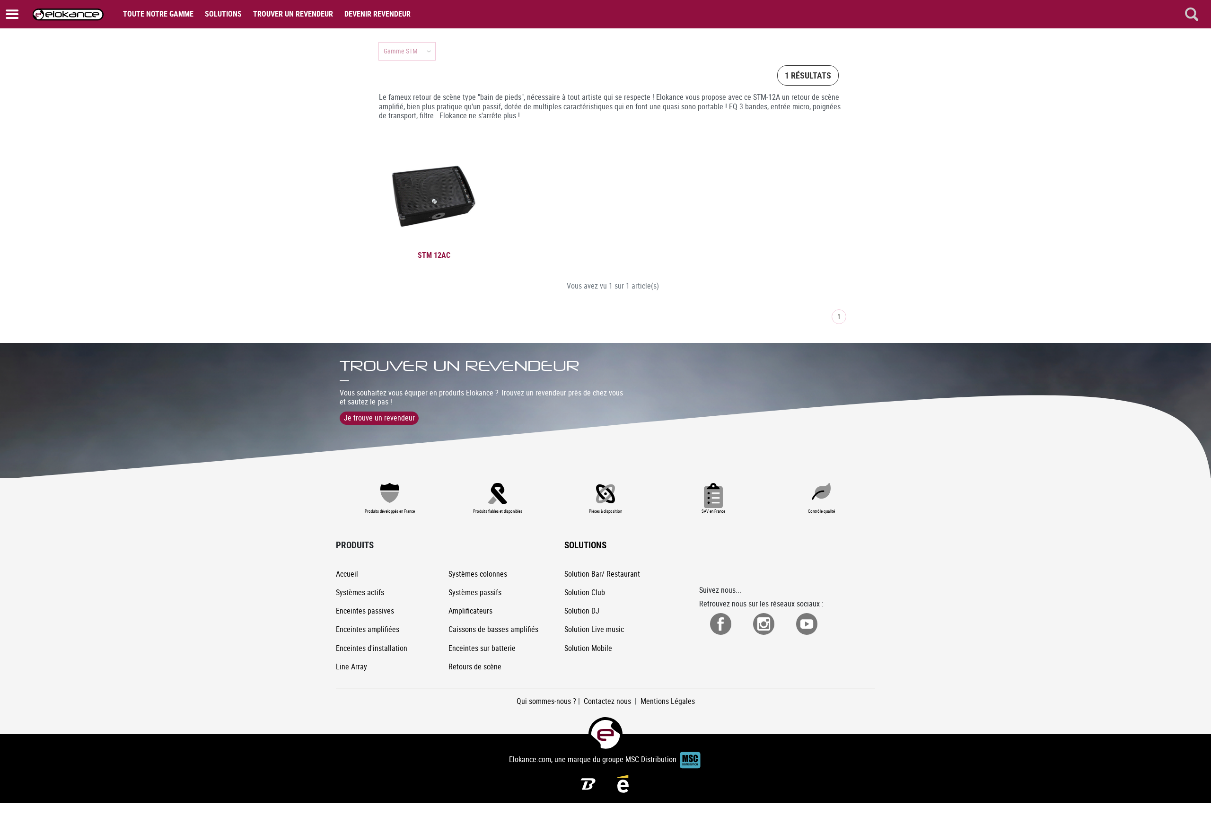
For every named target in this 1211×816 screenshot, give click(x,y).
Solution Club (584, 592)
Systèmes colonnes (477, 574)
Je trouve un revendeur (379, 417)
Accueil (347, 574)
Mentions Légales (668, 701)
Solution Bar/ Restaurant (602, 574)
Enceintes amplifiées (367, 629)
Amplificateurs (470, 610)
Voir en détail (435, 244)
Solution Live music (594, 629)
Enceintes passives (365, 610)
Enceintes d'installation (371, 648)
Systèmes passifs (474, 592)
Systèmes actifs (360, 592)
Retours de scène (474, 666)
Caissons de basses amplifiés (493, 629)
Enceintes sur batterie (482, 648)
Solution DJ (581, 610)
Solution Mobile (588, 648)
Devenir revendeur (377, 14)
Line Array (351, 666)
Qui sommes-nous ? (546, 701)
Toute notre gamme (158, 14)
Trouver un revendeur (293, 14)
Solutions (223, 14)
